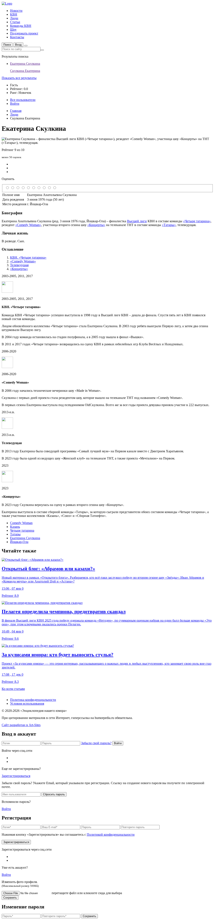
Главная (15, 111)
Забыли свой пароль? (96, 743)
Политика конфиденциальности (33, 700)
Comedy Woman (21, 523)
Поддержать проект (24, 33)
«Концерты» (96, 225)
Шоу (13, 29)
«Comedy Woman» (28, 225)
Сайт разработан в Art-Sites (21, 725)
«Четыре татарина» (197, 221)
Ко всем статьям (13, 689)
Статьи (15, 22)
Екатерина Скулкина (25, 538)
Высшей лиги (137, 221)
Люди (14, 18)
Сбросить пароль (54, 794)
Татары (15, 534)
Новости (16, 10)
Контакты (17, 37)
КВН (13, 14)
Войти (118, 743)
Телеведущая (19, 265)
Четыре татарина (22, 530)
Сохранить (10, 897)
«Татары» (169, 225)
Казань (15, 526)
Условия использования (27, 703)
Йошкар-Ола (19, 542)
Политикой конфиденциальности (111, 834)
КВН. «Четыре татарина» (28, 257)
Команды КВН (20, 26)
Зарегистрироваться (16, 776)
